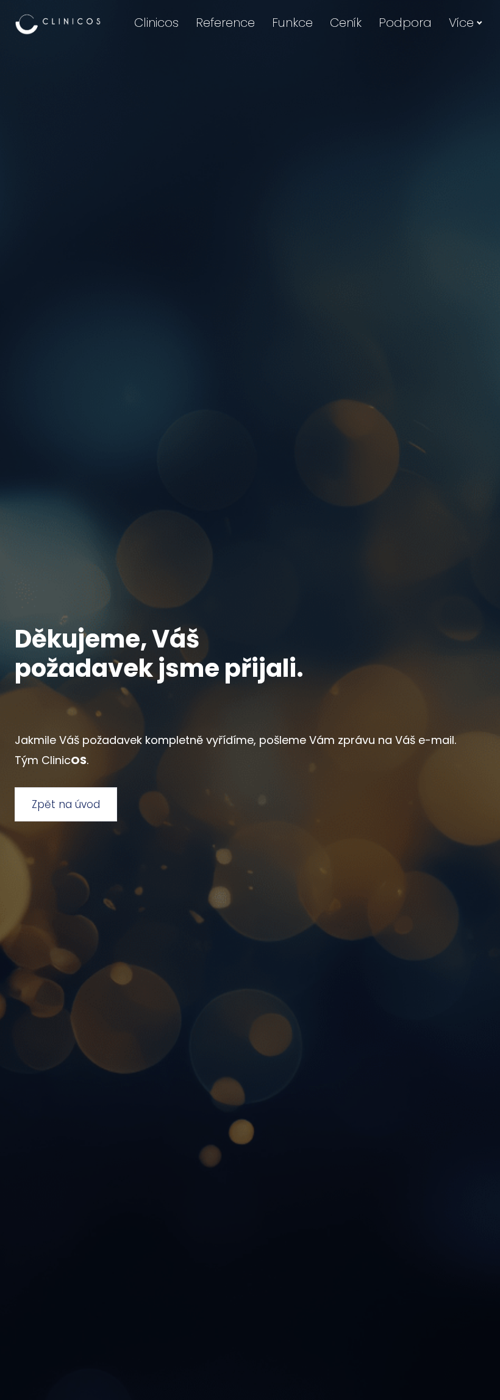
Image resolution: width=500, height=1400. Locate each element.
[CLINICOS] (58, 23)
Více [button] (461, 22)
